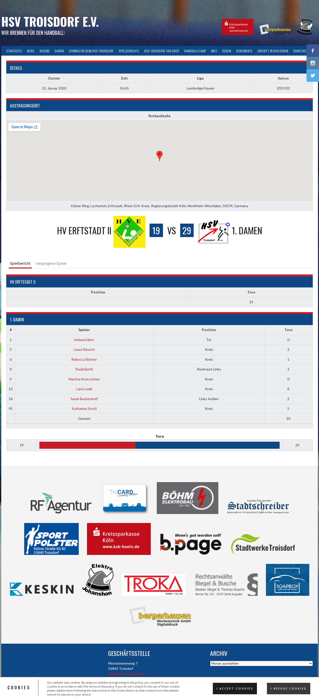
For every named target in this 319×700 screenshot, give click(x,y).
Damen (59, 50)
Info (214, 50)
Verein (226, 50)
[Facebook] (313, 50)
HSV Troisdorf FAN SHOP (161, 50)
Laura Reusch (84, 349)
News (30, 50)
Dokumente (244, 50)
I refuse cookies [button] (289, 688)
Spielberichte (129, 50)
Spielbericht (20, 263)
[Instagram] (313, 63)
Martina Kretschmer (84, 379)
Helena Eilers (84, 340)
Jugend (44, 50)
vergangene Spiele (51, 263)
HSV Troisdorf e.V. (50, 21)
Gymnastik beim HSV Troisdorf (91, 50)
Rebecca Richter (84, 359)
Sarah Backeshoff (84, 399)
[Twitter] (313, 75)
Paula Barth (84, 369)
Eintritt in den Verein (272, 50)
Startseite (14, 50)
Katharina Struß (84, 408)
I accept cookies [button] (235, 688)
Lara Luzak (84, 389)
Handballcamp (195, 50)
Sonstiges (300, 50)
